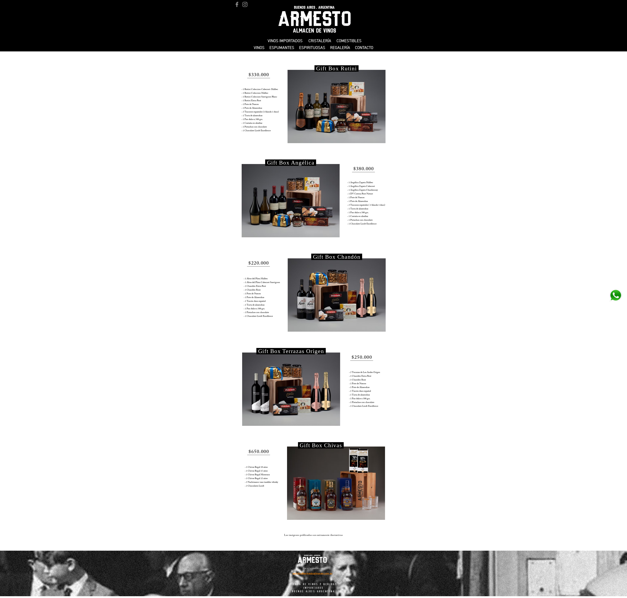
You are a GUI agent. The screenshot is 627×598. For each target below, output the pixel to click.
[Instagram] (244, 4)
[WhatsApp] (615, 295)
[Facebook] (236, 4)
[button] (259, 48)
